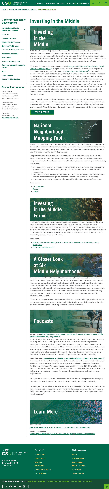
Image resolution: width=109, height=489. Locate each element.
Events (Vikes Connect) (43, 469)
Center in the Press (9, 38)
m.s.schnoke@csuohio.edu (10, 117)
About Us (5, 34)
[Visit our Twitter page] (6, 486)
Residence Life (77, 469)
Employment (39, 466)
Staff (4, 71)
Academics (60, 3)
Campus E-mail (40, 454)
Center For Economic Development (22, 10)
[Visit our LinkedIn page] (20, 486)
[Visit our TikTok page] (28, 486)
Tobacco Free (76, 481)
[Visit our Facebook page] (2, 486)
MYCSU (74, 454)
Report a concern (78, 466)
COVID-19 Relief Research (11, 42)
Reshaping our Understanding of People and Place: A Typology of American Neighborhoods (62, 434)
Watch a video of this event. (42, 247)
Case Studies (37, 187)
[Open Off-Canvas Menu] (106, 3)
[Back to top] (106, 486)
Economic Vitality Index (10, 46)
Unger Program (7, 75)
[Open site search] (99, 3)
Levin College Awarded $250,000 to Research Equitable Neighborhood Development (60, 427)
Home (4, 10)
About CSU (39, 3)
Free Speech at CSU (41, 473)
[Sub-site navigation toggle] (24, 29)
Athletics (70, 3)
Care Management (78, 458)
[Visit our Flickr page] (15, 486)
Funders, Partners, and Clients (13, 50)
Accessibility (87, 481)
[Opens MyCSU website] (93, 3)
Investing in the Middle (10, 54)
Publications (6, 57)
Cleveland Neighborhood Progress (75, 71)
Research (84, 3)
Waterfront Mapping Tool (11, 79)
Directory (38, 462)
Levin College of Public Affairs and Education (10, 29)
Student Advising (78, 473)
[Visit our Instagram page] (24, 486)
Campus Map (39, 458)
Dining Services (77, 462)
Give (77, 3)
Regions (35, 189)
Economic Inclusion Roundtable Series (13, 66)
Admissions (50, 3)
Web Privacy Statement (37, 481)
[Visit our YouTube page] (10, 486)
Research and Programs (11, 61)
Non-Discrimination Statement (58, 481)
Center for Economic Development (14, 21)
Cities (35, 191)
